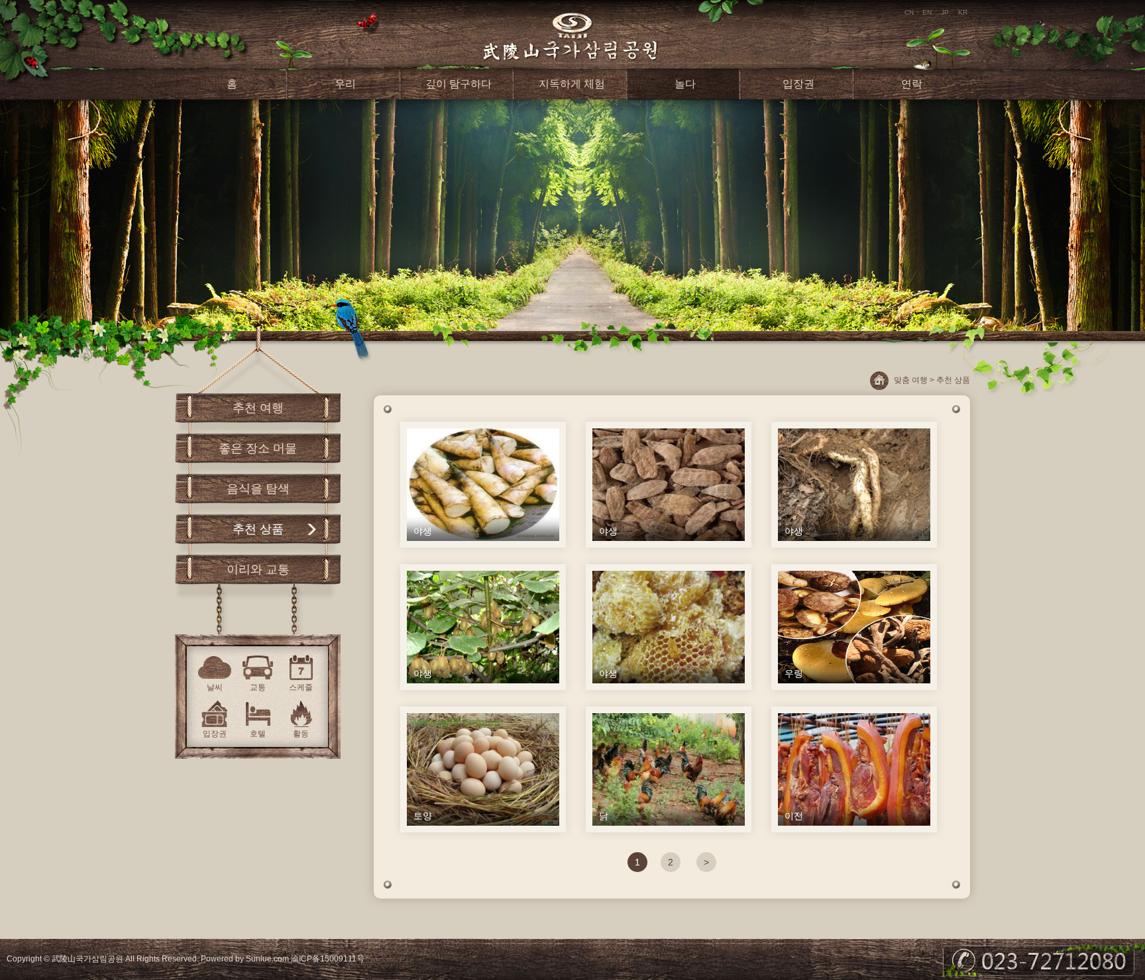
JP (945, 12)
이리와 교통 (258, 569)
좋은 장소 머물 (258, 448)
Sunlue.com (267, 958)
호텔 (258, 733)
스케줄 (301, 687)
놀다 (685, 83)
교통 (258, 687)
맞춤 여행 (911, 380)
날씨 (215, 687)
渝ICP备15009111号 (327, 958)
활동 (301, 733)
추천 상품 (258, 529)
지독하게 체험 (572, 83)
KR (962, 12)
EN (927, 12)
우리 (345, 83)
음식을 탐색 (258, 488)
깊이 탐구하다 (458, 83)
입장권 (798, 83)
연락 (911, 83)
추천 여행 (258, 408)
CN (909, 12)
